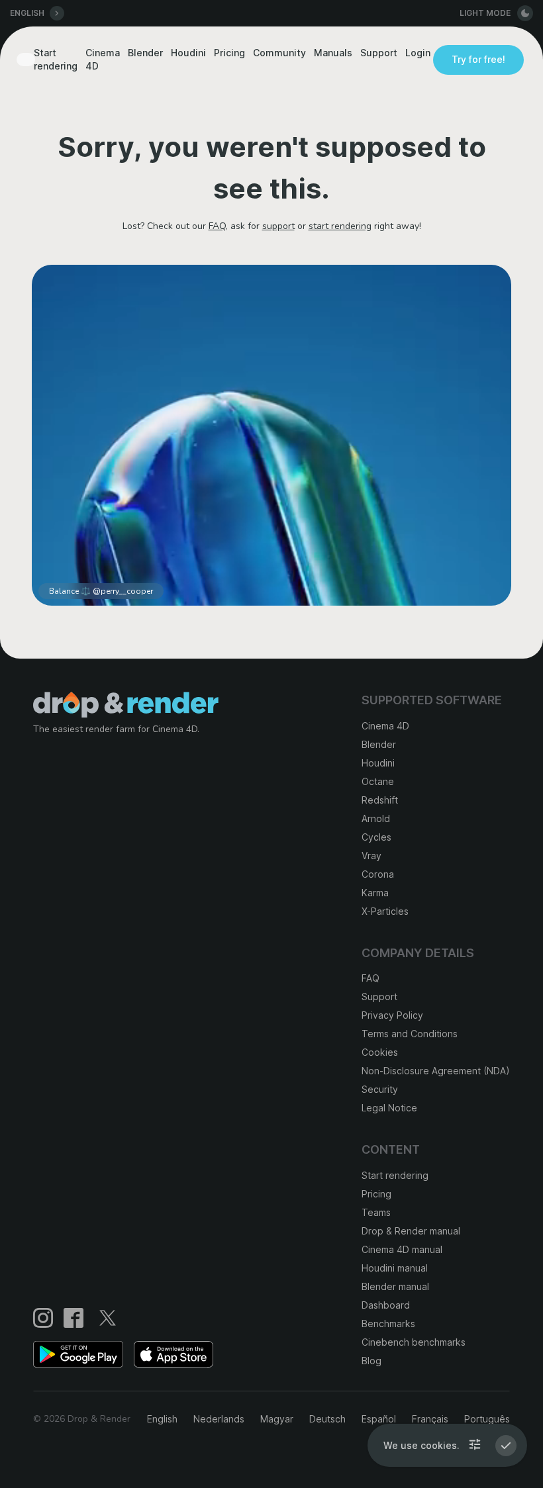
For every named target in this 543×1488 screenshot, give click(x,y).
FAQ (217, 226)
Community (279, 52)
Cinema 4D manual (402, 1249)
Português (487, 1418)
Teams (376, 1212)
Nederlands (218, 1418)
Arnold (376, 818)
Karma (375, 892)
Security (380, 1089)
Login (417, 52)
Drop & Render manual (411, 1230)
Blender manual (395, 1286)
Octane (378, 781)
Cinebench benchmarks (414, 1342)
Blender (145, 52)
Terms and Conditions (410, 1033)
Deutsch (327, 1418)
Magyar (276, 1418)
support (278, 226)
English (162, 1418)
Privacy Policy (392, 1015)
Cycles (376, 837)
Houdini (188, 52)
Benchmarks (388, 1323)
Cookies (380, 1052)
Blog (371, 1360)
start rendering (340, 226)
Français (430, 1418)
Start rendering (55, 59)
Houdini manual (395, 1268)
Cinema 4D (102, 59)
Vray (371, 855)
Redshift (380, 800)
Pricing (229, 52)
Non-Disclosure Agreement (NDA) (436, 1070)
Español (379, 1418)
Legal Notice (389, 1107)
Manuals (333, 52)
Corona (378, 874)
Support (378, 52)
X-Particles (385, 911)
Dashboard (386, 1305)
